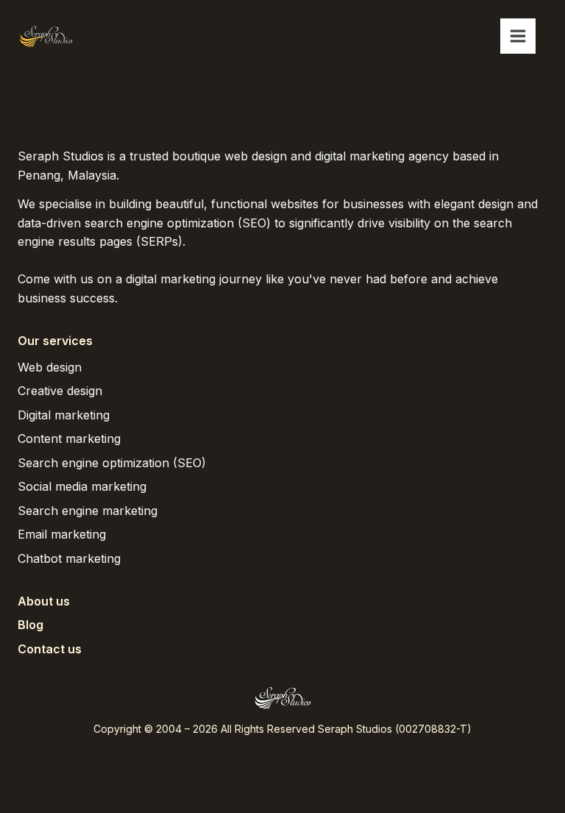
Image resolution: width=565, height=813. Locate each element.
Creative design (60, 390)
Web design (50, 367)
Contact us (50, 649)
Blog (30, 624)
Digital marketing (64, 415)
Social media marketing (82, 486)
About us (44, 601)
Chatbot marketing (69, 558)
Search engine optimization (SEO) (112, 462)
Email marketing (62, 534)
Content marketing (69, 438)
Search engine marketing (87, 510)
